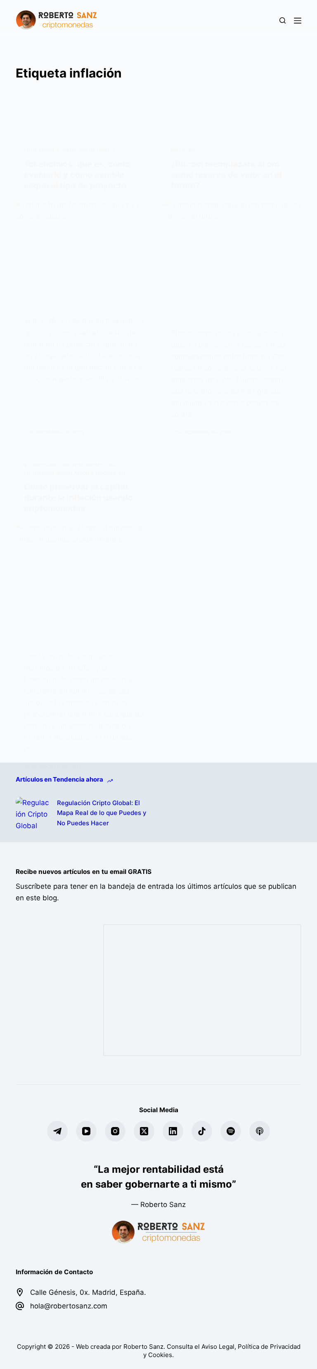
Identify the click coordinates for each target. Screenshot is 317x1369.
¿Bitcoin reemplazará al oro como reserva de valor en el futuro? (226, 174)
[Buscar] (282, 20)
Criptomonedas (82, 465)
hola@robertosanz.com (68, 1306)
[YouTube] (86, 1131)
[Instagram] (115, 1131)
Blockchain (40, 465)
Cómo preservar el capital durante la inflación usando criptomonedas (78, 497)
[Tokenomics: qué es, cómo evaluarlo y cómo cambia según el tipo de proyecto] (85, 251)
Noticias (183, 150)
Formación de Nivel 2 (86, 150)
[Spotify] (230, 1131)
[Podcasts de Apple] (259, 1131)
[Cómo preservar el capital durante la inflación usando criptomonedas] (85, 580)
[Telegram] (57, 1131)
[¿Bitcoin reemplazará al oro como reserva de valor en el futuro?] (232, 257)
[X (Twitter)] (144, 1131)
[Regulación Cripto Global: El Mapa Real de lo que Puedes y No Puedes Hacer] (32, 813)
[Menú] (297, 20)
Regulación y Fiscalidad (91, 473)
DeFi (112, 465)
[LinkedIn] (173, 1131)
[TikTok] (202, 1131)
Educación (39, 150)
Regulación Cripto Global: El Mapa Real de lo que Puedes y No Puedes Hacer (102, 813)
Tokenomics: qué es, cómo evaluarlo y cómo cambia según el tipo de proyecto (77, 174)
